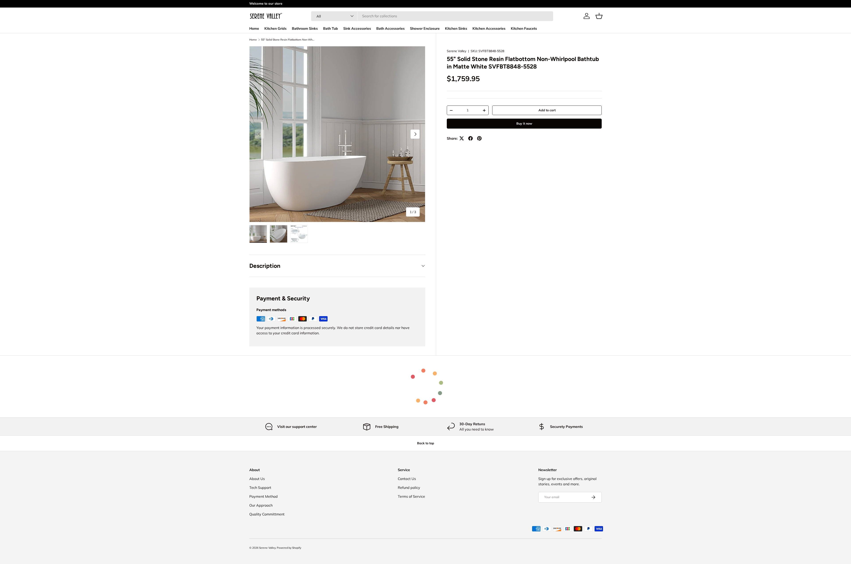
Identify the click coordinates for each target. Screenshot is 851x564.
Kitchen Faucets (524, 28)
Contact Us (407, 478)
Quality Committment (267, 514)
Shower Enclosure (425, 28)
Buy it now (524, 123)
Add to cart (547, 110)
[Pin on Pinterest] (479, 138)
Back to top (425, 443)
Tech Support (260, 487)
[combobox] (432, 16)
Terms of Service (411, 496)
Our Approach (261, 505)
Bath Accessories (390, 28)
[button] (599, 16)
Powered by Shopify (289, 547)
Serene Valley (456, 51)
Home (254, 28)
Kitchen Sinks (456, 28)
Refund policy (409, 487)
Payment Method (263, 496)
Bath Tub (330, 28)
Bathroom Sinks (305, 28)
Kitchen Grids (275, 28)
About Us (257, 478)
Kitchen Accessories (489, 28)
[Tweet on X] (461, 138)
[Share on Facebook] (470, 138)
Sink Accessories (357, 28)
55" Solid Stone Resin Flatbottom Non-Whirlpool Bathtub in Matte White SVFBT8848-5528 (287, 39)
